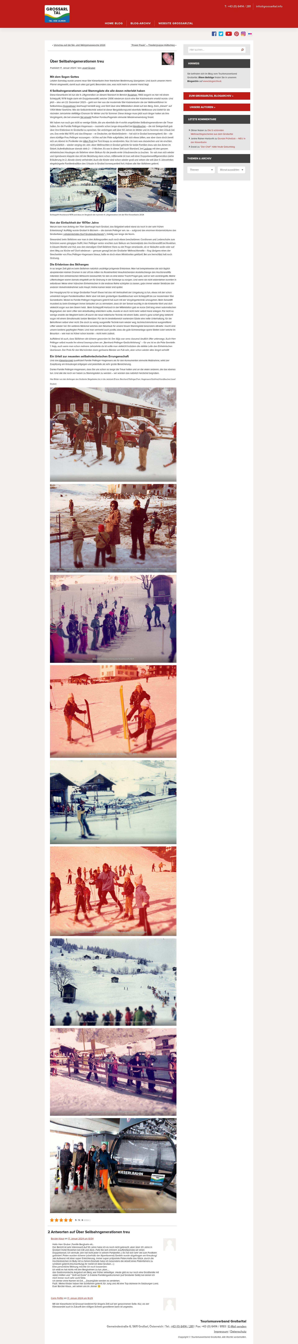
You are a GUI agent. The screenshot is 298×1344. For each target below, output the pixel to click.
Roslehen (132, 94)
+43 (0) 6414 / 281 (182, 1326)
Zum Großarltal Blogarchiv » (211, 95)
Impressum (221, 1331)
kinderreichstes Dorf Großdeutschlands (84, 234)
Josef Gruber (88, 68)
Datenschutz (238, 1331)
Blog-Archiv (141, 23)
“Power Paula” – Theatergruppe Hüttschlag (153, 45)
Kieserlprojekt (66, 360)
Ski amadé (85, 117)
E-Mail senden (237, 1326)
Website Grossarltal (175, 23)
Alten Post (88, 141)
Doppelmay (69, 106)
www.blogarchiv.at (212, 81)
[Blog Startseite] (57, 14)
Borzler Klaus (57, 1238)
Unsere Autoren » (202, 107)
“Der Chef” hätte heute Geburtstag (218, 146)
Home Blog (114, 23)
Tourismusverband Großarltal (223, 1321)
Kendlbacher (139, 126)
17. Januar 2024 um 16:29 (80, 1298)
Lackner (148, 148)
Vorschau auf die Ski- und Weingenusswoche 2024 (79, 45)
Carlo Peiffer (57, 1298)
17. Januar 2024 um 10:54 (80, 1238)
